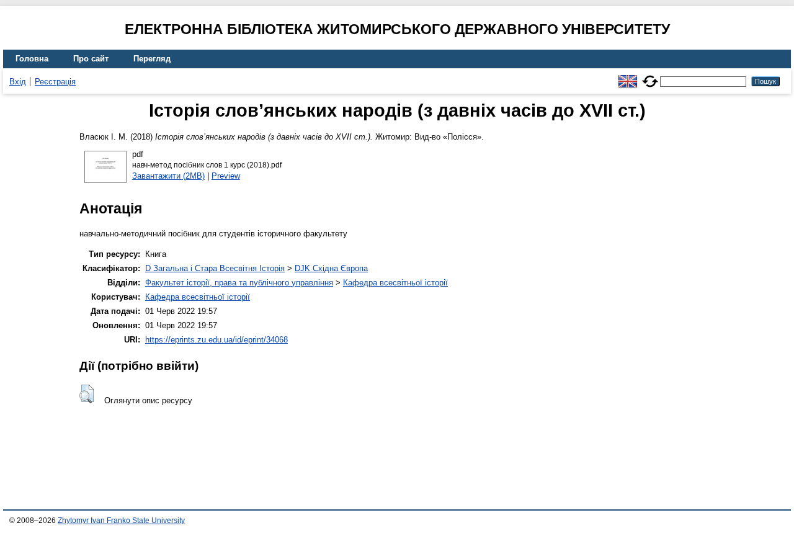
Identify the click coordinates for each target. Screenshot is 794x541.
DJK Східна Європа (331, 268)
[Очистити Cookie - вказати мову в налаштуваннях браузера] (650, 76)
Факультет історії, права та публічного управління (239, 282)
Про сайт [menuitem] (91, 58)
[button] (86, 394)
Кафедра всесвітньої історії (395, 282)
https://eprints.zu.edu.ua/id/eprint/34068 (216, 339)
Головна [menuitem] (32, 58)
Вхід (17, 81)
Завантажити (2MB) (168, 176)
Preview (226, 176)
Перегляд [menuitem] (152, 58)
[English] (628, 76)
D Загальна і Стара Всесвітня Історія (215, 268)
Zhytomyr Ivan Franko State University (121, 520)
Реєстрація (55, 81)
